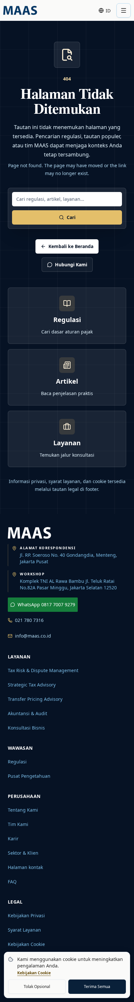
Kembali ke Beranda (70, 246)
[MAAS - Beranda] (20, 10)
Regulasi (17, 762)
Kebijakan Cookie (26, 944)
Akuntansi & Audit (27, 713)
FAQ (12, 881)
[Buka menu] (123, 10)
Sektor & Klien (23, 853)
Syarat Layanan (24, 930)
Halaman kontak (25, 867)
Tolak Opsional (37, 986)
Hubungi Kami (71, 264)
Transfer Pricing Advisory (35, 699)
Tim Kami (18, 824)
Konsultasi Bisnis (26, 728)
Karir (13, 838)
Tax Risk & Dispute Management (43, 670)
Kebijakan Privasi (26, 915)
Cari (71, 217)
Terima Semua (97, 986)
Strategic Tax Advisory (32, 685)
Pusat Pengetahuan (29, 776)
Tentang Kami (23, 810)
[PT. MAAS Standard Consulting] (29, 533)
